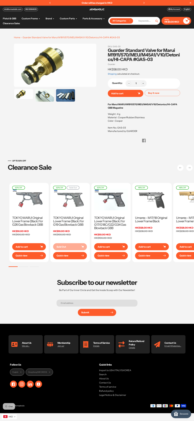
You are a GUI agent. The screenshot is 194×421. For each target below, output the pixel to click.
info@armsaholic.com (12, 9)
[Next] (143, 2)
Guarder (111, 64)
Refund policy (106, 390)
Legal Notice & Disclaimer (112, 395)
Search (103, 374)
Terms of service (107, 386)
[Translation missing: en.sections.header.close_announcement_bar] (190, 2)
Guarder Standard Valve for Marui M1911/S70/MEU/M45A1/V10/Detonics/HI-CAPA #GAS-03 (71, 37)
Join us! (61, 346)
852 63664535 (31, 9)
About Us (104, 378)
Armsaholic (20, 406)
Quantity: (117, 83)
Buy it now (153, 93)
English (187, 9)
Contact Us (105, 382)
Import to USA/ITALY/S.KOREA (115, 370)
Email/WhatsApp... (172, 346)
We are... (26, 346)
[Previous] (50, 2)
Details (96, 346)
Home (17, 37)
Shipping (112, 73)
